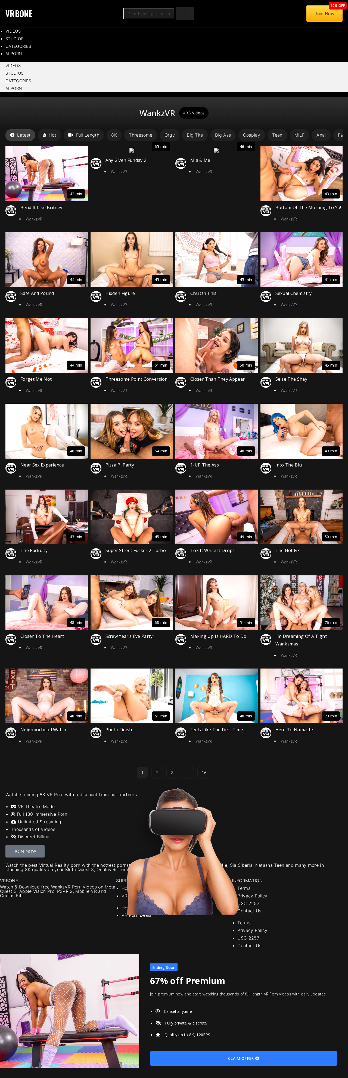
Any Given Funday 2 (126, 160)
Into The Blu (288, 465)
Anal (321, 135)
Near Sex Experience (42, 465)
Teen (277, 135)
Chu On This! (203, 293)
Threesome (140, 135)
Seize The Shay (291, 379)
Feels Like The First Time (216, 730)
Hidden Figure (120, 293)
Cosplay (251, 135)
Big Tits (195, 135)
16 (204, 771)
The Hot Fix (287, 550)
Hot (52, 135)
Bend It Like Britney (41, 207)
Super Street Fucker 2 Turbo (135, 550)
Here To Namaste (294, 730)
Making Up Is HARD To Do (218, 636)
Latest (23, 135)
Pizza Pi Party (119, 465)
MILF (299, 135)
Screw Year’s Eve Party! (129, 636)
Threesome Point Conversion (136, 379)
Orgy (169, 135)
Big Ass (223, 135)
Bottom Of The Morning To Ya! (308, 207)
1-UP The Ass (204, 465)
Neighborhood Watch (43, 730)
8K (114, 135)
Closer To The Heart (42, 636)
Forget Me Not (36, 379)
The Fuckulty (34, 550)
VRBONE (18, 13)
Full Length (87, 135)
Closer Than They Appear (217, 379)
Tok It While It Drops (212, 550)
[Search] (185, 14)
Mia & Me (200, 160)
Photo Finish (118, 730)
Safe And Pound (37, 293)
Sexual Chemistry (293, 293)
